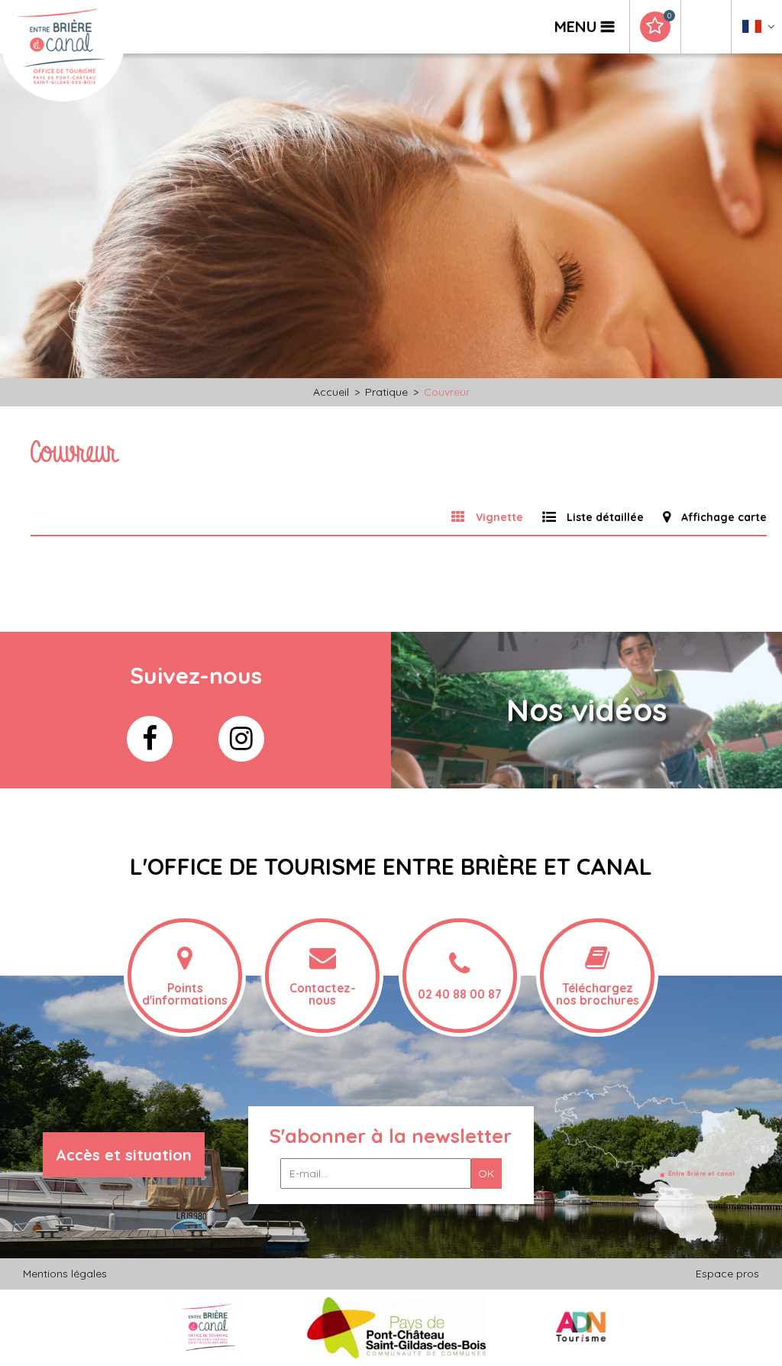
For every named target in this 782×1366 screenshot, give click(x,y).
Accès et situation (124, 1154)
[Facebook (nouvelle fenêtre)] (150, 739)
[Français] (758, 30)
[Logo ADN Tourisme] (581, 1327)
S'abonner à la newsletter (391, 1136)
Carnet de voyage (669, 16)
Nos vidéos (586, 710)
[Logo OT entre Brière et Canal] (206, 1327)
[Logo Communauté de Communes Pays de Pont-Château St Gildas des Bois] (396, 1327)
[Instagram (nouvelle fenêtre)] (241, 739)
